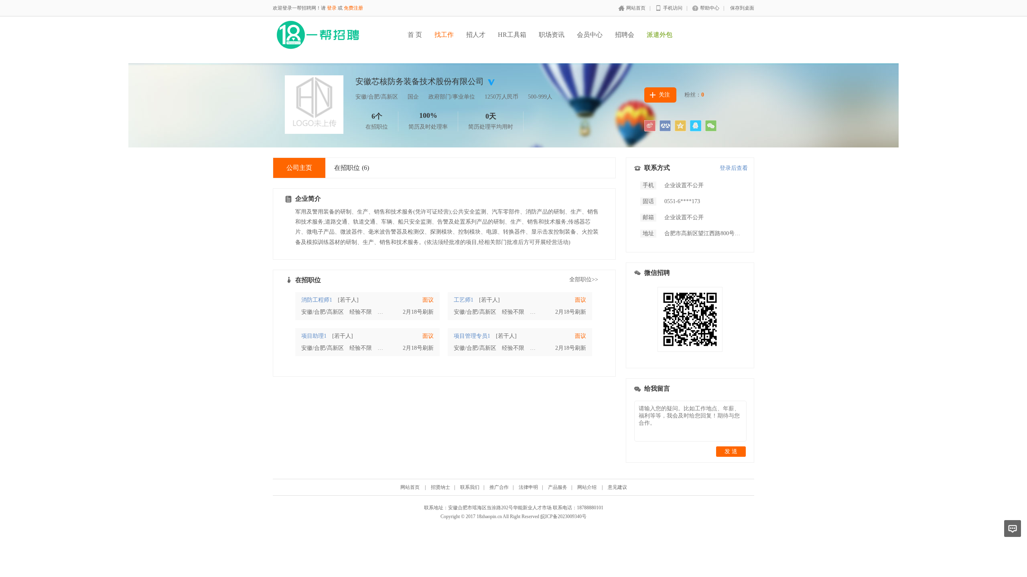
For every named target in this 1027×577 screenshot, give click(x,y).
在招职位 (351, 167)
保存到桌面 (742, 8)
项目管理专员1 (472, 336)
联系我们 (469, 487)
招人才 (475, 34)
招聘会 (624, 34)
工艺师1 (463, 300)
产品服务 (557, 487)
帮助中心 (709, 8)
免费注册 (353, 8)
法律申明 (528, 487)
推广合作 (499, 487)
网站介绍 (587, 487)
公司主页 (299, 167)
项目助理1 (314, 336)
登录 (332, 8)
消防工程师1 (316, 300)
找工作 (444, 34)
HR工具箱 (512, 34)
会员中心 (590, 34)
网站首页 (635, 8)
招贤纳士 (440, 487)
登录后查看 (734, 168)
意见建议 (617, 487)
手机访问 (672, 8)
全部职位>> (583, 279)
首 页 (415, 34)
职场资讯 (551, 34)
